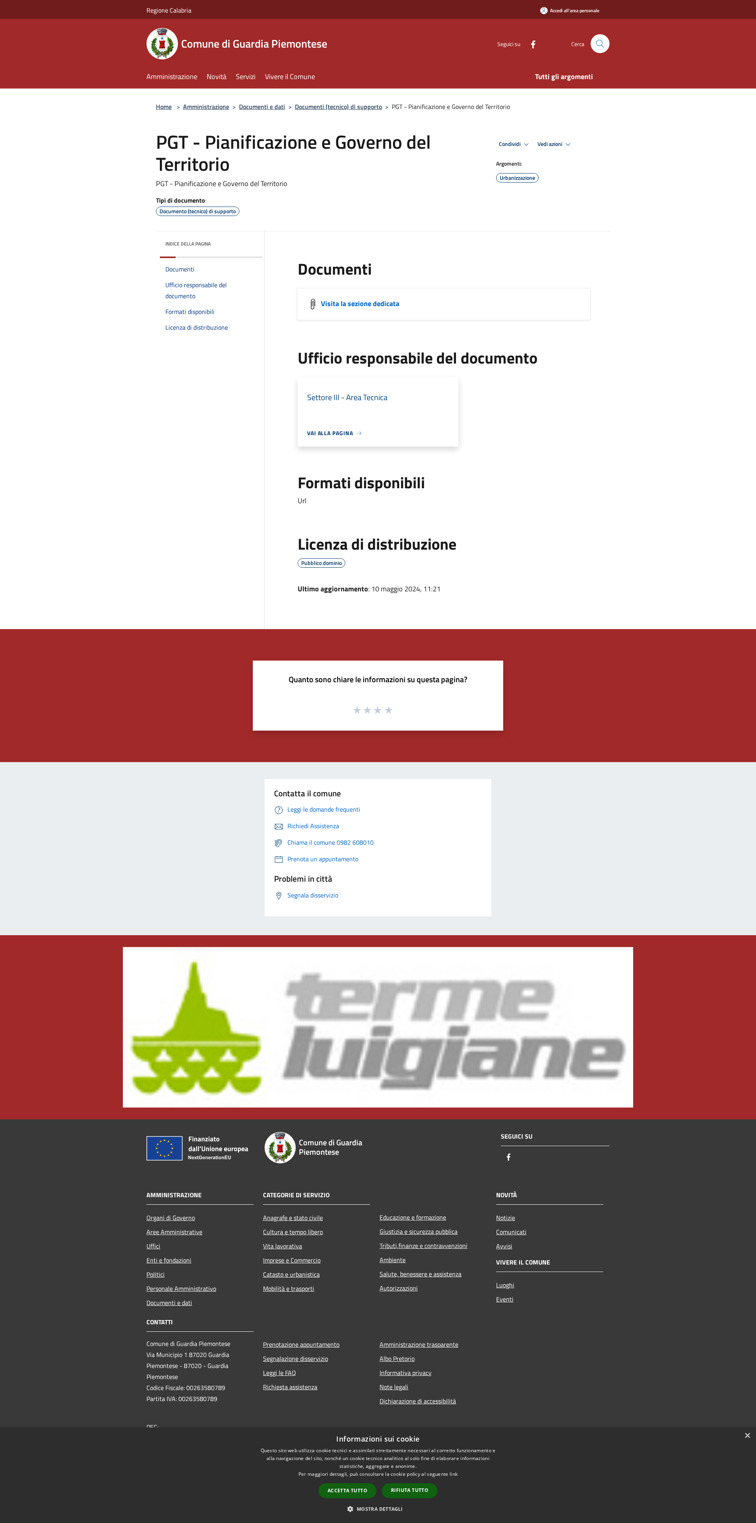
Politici (155, 1274)
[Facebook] (530, 43)
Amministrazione (206, 106)
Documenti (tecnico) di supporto (338, 106)
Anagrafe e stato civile (293, 1217)
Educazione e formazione (413, 1217)
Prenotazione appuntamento (301, 1344)
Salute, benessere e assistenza (420, 1274)
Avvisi (504, 1246)
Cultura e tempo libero (293, 1232)
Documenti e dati (262, 106)
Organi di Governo (170, 1217)
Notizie (505, 1217)
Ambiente (393, 1260)
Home (164, 106)
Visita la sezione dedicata (360, 303)
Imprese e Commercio (292, 1260)
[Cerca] (600, 43)
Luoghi (505, 1285)
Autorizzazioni (399, 1288)
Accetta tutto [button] (347, 1490)
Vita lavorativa (282, 1246)
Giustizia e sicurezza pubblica (419, 1231)
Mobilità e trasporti (288, 1288)
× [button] (747, 1436)
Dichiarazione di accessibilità (418, 1401)
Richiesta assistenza (290, 1387)
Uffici (153, 1246)
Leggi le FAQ (279, 1372)
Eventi (504, 1299)
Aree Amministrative (174, 1232)
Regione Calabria (168, 10)
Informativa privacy (406, 1372)
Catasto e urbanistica (291, 1274)
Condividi (510, 144)
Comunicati (511, 1232)
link (454, 1474)
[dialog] (378, 1475)
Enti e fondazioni (168, 1260)
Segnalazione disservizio (295, 1358)
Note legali (394, 1387)
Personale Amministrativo (181, 1288)
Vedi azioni (550, 144)
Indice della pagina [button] (188, 243)
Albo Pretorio (397, 1358)
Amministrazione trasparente (419, 1344)
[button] (377, 1509)
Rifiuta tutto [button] (409, 1490)
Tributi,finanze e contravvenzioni (423, 1245)
